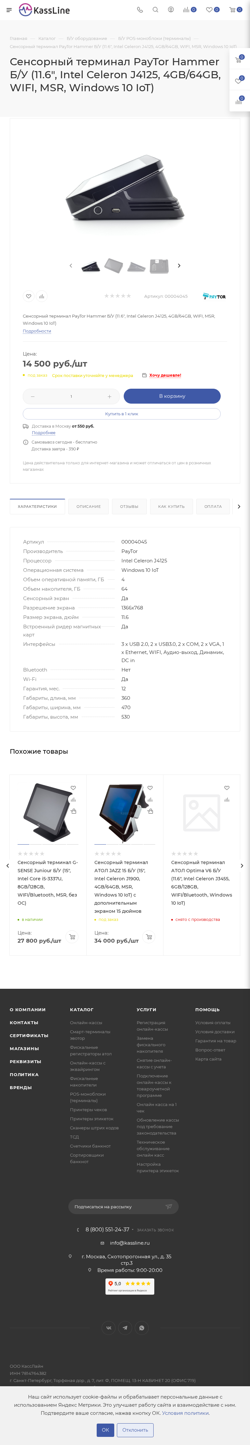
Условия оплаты (212, 1022)
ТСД (74, 1136)
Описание (88, 506)
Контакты (24, 1022)
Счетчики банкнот (90, 1146)
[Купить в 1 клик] (73, 811)
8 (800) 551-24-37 (107, 1229)
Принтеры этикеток (92, 1118)
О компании (28, 1009)
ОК (105, 1430)
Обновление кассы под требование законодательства (158, 1126)
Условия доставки (215, 1031)
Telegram (125, 1328)
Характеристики (37, 506)
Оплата (213, 506)
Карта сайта (208, 1059)
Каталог (82, 1009)
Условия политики (185, 1413)
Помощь (207, 1009)
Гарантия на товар (215, 1040)
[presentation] (70, 265)
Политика (24, 1074)
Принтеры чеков (88, 1109)
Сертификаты (29, 1035)
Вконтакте (109, 1328)
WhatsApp (142, 1328)
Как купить (171, 506)
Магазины (24, 1048)
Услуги (147, 1009)
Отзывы (129, 506)
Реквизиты (25, 1061)
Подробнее (43, 432)
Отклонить (135, 1430)
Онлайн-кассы (86, 1022)
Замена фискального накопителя (151, 1045)
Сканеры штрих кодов (94, 1127)
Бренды (21, 1087)
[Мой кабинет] (171, 10)
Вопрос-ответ (210, 1049)
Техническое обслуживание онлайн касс (153, 1148)
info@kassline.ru (130, 1243)
